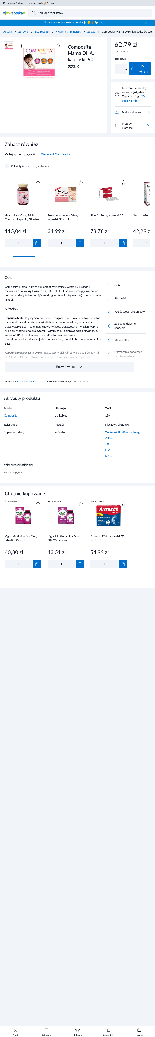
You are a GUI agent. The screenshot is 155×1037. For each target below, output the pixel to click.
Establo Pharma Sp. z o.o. (31, 381)
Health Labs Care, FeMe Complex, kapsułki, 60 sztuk (22, 217)
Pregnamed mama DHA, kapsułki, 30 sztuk (63, 217)
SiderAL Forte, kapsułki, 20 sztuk (106, 217)
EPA (107, 450)
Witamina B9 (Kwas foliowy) (122, 432)
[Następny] (147, 256)
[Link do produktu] (23, 213)
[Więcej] (148, 126)
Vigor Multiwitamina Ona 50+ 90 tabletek (63, 538)
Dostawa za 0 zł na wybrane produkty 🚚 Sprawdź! (30, 3)
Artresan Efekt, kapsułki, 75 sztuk (107, 538)
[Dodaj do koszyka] (37, 243)
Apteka (7, 31)
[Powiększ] (22, 46)
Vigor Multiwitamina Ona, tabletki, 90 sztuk (21, 538)
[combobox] (90, 13)
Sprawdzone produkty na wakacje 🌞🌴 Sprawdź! (75, 22)
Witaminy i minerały (68, 31)
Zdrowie (23, 31)
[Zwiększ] (28, 243)
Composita (10, 415)
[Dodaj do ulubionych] (58, 45)
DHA (108, 455)
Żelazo (91, 31)
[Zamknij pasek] (146, 22)
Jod (107, 444)
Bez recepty (42, 31)
